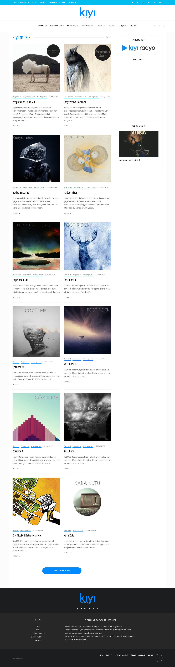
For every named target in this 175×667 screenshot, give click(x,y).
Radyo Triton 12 (21, 193)
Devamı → (16, 126)
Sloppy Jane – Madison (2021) (129, 160)
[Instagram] (143, 3)
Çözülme (16, 362)
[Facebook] (132, 3)
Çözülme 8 (18, 451)
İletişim (72, 2)
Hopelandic (17, 275)
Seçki (111, 26)
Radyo (43, 2)
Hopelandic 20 (20, 280)
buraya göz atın (95, 633)
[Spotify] (159, 3)
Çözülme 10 (18, 367)
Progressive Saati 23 (75, 102)
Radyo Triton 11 (72, 193)
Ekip (34, 2)
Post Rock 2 (70, 364)
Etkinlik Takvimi (57, 2)
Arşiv (122, 26)
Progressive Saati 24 (24, 102)
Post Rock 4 (70, 280)
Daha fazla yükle (62, 571)
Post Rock (67, 275)
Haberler (42, 26)
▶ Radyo (133, 26)
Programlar (56, 26)
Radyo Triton (27, 187)
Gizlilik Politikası (37, 637)
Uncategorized (42, 97)
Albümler (87, 26)
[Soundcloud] (149, 3)
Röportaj (101, 26)
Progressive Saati (29, 97)
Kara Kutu (67, 530)
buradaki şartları (95, 626)
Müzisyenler (73, 26)
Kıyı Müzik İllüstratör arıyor (27, 536)
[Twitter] (137, 3)
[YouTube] (154, 3)
